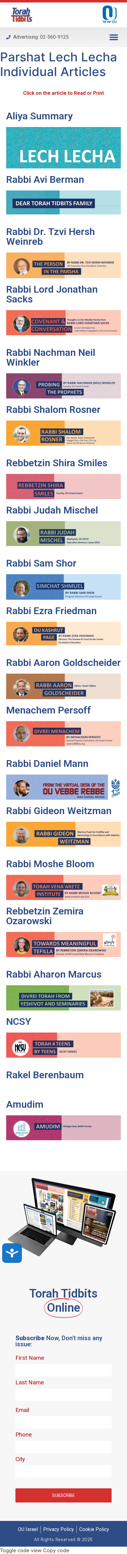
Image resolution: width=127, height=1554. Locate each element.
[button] (114, 37)
